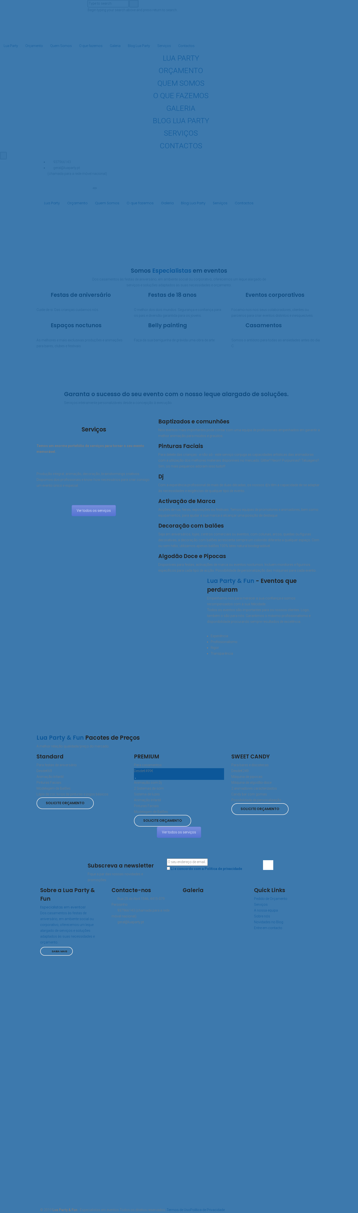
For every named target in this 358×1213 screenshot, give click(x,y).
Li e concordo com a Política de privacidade (206, 869)
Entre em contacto (268, 928)
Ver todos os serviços (94, 511)
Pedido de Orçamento (270, 899)
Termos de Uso (178, 1210)
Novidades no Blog (268, 922)
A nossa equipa (266, 910)
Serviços (261, 904)
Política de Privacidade (207, 1210)
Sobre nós (262, 916)
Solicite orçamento (65, 803)
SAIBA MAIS (59, 951)
